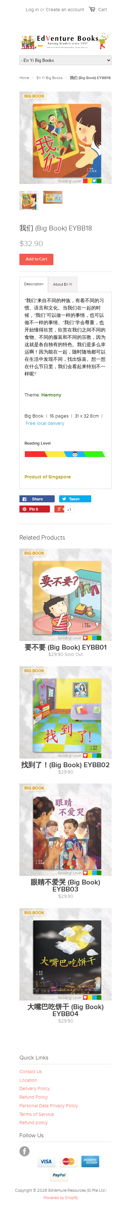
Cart (102, 9)
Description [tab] (33, 284)
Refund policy (33, 1122)
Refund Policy (33, 1097)
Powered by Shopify (61, 1197)
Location (28, 1080)
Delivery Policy (34, 1088)
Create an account (65, 9)
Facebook (24, 1151)
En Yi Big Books (50, 78)
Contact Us (30, 1071)
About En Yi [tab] (62, 284)
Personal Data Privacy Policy (48, 1106)
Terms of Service (36, 1114)
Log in (32, 9)
